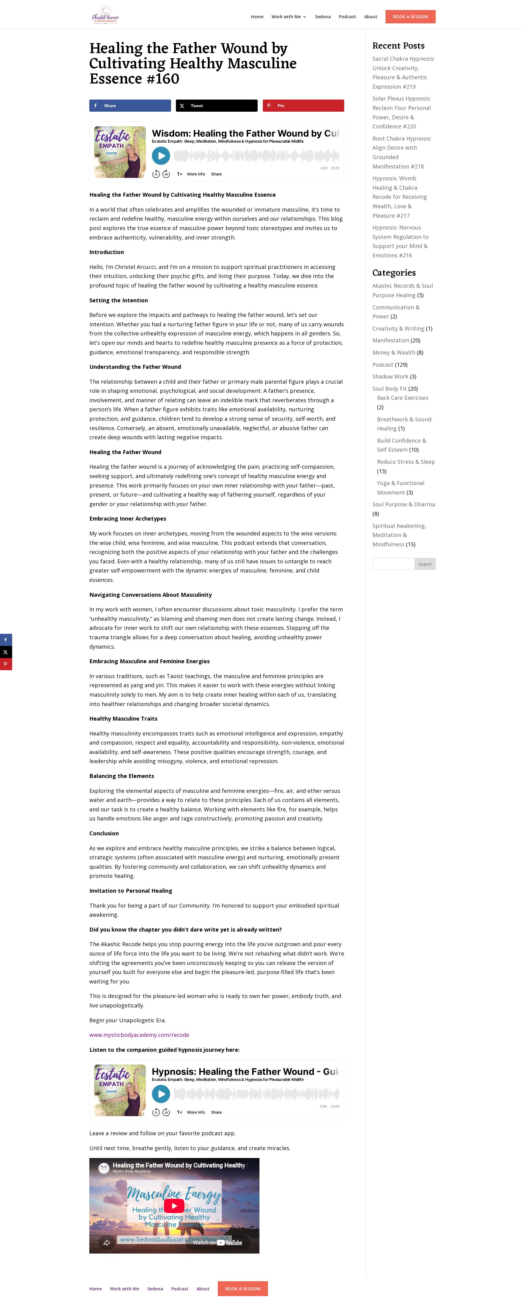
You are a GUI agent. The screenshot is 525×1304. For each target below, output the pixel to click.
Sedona (323, 17)
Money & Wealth (393, 352)
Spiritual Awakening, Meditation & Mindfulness (399, 535)
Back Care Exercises (402, 397)
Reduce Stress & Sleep (406, 461)
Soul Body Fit (389, 388)
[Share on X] (6, 652)
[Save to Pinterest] (6, 664)
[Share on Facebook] (6, 640)
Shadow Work (390, 376)
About (370, 17)
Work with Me (286, 17)
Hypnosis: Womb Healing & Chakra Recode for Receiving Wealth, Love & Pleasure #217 (399, 197)
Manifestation (390, 340)
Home (257, 17)
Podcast (347, 17)
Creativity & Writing (398, 328)
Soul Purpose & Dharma (403, 504)
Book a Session (410, 16)
